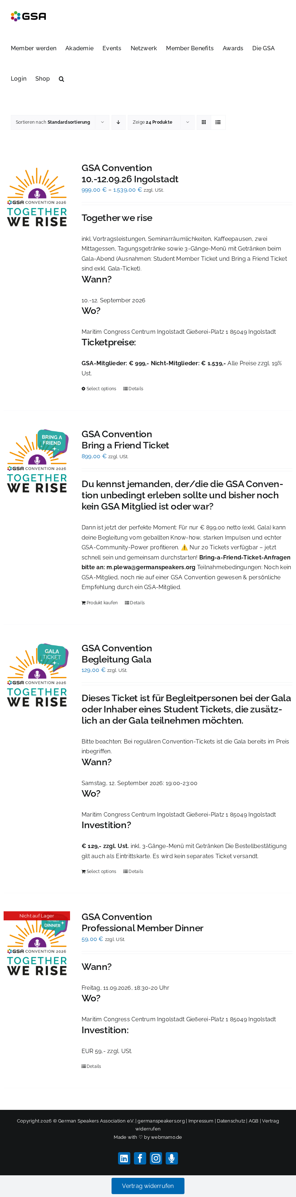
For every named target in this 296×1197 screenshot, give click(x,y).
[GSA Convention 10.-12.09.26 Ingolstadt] (37, 195)
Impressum (201, 1121)
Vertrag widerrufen (148, 1186)
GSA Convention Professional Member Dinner (143, 922)
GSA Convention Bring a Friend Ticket (125, 440)
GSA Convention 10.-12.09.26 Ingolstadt (130, 173)
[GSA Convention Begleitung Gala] (37, 676)
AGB (254, 1121)
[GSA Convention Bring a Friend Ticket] (37, 462)
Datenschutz (231, 1121)
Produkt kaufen (102, 602)
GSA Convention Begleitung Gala (117, 654)
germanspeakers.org (161, 1121)
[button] (61, 78)
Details (136, 388)
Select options (101, 388)
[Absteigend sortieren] (119, 122)
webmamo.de (166, 1137)
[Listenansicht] (218, 122)
